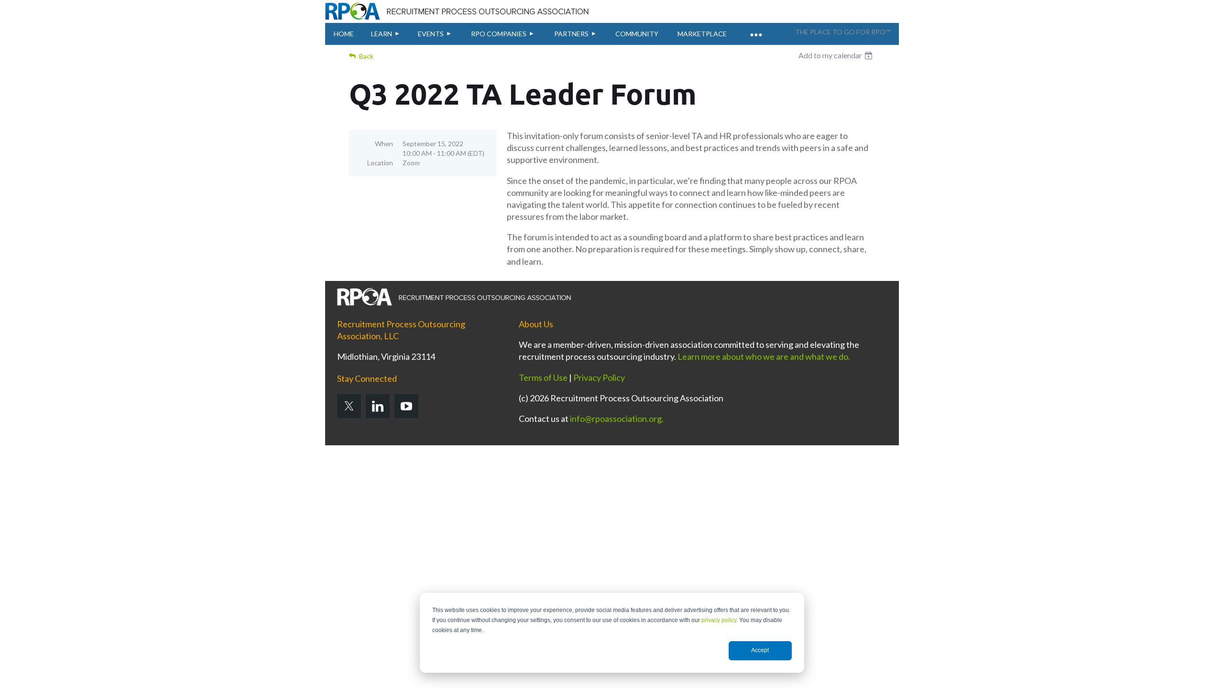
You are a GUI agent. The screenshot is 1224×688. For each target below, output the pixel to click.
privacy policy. (719, 620)
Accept (760, 650)
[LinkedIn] (378, 406)
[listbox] (836, 55)
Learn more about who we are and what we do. (764, 356)
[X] (349, 406)
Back (366, 56)
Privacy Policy (599, 377)
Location (380, 163)
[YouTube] (406, 406)
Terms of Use (543, 377)
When (384, 144)
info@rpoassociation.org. (617, 418)
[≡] (755, 29)
